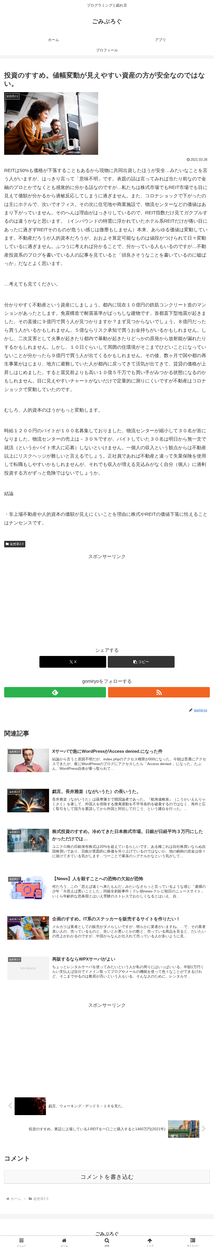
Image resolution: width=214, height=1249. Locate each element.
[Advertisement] (107, 597)
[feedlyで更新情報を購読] (55, 692)
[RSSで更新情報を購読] (159, 692)
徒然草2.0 (17, 544)
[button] (141, 662)
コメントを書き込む (107, 1177)
